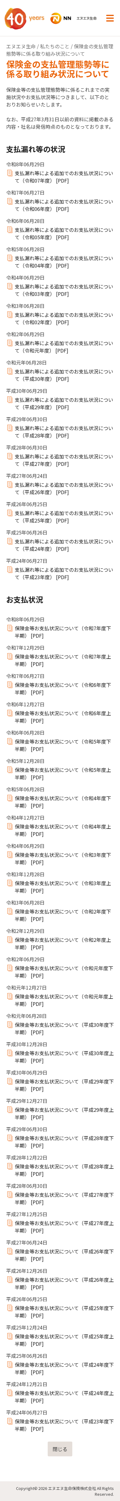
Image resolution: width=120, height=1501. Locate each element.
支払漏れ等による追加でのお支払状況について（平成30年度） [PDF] (64, 375)
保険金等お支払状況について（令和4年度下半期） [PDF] (63, 801)
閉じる (60, 1449)
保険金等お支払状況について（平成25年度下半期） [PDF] (64, 1311)
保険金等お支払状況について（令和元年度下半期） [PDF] (64, 971)
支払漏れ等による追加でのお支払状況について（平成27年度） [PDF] (64, 460)
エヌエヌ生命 (21, 46)
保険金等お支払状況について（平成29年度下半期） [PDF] (64, 1085)
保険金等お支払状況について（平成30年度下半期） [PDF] (64, 1028)
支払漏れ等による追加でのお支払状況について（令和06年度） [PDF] (64, 205)
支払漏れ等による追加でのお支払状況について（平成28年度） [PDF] (64, 431)
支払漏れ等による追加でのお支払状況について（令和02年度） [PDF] (64, 318)
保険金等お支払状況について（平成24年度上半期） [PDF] (64, 1396)
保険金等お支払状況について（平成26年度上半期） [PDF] (64, 1283)
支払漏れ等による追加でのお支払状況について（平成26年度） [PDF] (64, 488)
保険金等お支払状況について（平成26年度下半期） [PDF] (64, 1255)
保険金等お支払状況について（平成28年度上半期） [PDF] (64, 1170)
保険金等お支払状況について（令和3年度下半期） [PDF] (63, 858)
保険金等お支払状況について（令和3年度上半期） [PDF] (63, 886)
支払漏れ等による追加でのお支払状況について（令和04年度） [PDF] (64, 261)
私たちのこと (55, 46)
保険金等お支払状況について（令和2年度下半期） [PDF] (63, 915)
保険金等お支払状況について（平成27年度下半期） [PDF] (64, 1198)
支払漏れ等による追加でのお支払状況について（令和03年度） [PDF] (64, 290)
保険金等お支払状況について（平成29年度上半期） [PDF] (64, 1113)
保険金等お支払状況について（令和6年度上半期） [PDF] (63, 716)
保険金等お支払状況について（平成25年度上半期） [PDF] (64, 1340)
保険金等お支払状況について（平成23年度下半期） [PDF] (64, 1425)
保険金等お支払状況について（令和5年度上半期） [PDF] (63, 773)
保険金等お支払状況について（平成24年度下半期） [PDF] (64, 1368)
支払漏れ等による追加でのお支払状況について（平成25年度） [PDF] (64, 516)
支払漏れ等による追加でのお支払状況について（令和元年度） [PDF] (64, 346)
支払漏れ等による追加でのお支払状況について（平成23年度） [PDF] (64, 573)
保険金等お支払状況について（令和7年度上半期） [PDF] (63, 660)
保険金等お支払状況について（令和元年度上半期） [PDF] (64, 1000)
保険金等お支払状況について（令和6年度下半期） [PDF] (63, 688)
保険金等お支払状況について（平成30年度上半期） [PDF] (64, 1056)
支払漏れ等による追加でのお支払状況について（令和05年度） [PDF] (64, 233)
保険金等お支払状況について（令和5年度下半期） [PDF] (63, 745)
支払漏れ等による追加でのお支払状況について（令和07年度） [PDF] (64, 176)
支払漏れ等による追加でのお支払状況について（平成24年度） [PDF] (64, 545)
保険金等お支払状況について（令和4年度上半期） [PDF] (63, 830)
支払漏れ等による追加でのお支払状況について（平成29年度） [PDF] (64, 403)
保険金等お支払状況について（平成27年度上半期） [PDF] (64, 1226)
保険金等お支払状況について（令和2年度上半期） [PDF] (63, 943)
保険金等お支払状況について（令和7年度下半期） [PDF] (63, 631)
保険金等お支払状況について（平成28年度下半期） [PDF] (64, 1141)
